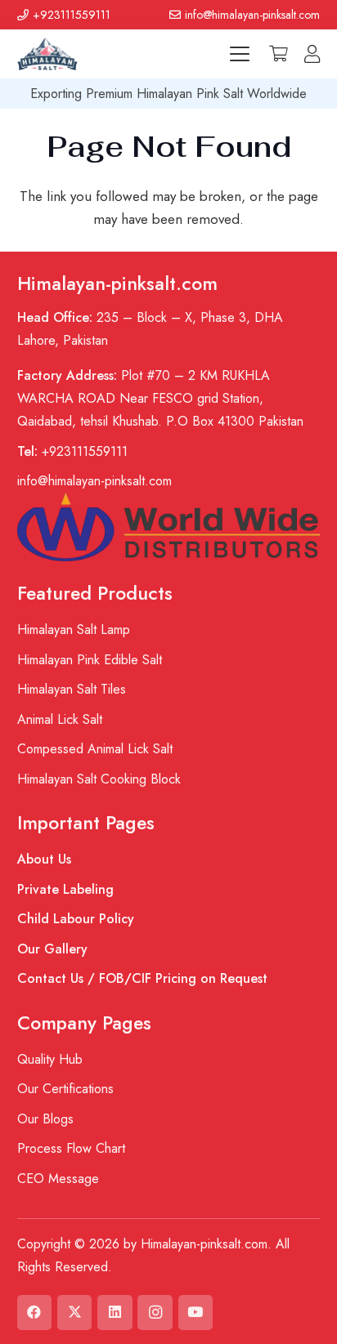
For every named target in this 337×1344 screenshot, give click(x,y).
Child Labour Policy (75, 918)
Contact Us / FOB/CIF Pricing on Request (142, 978)
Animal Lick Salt (59, 719)
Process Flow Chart (71, 1148)
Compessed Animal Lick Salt (95, 748)
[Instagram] (155, 1312)
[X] (74, 1312)
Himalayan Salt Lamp (73, 629)
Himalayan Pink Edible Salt (89, 659)
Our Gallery (52, 949)
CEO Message (58, 1178)
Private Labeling (65, 889)
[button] (239, 54)
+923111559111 (72, 451)
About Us (44, 859)
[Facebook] (34, 1312)
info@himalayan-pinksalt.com (94, 480)
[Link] (312, 54)
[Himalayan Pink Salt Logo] (47, 54)
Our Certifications (65, 1088)
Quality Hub (50, 1059)
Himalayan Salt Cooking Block (99, 779)
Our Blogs (45, 1119)
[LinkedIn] (115, 1312)
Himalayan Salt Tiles (71, 689)
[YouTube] (195, 1312)
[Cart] (278, 53)
